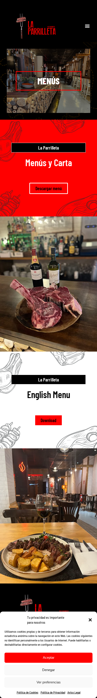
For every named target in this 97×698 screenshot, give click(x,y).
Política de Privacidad (53, 692)
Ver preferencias (49, 682)
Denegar (48, 670)
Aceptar (48, 657)
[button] (90, 620)
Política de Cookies (27, 692)
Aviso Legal (74, 692)
